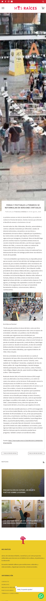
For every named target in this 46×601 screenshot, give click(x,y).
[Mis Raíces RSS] (43, 462)
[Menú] (3, 8)
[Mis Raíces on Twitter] (2, 1)
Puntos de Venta (7, 590)
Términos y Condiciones (10, 593)
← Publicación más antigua (9, 453)
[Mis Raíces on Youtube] (12, 1)
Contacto (5, 581)
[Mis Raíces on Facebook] (5, 1)
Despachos (5, 584)
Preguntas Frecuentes (10, 587)
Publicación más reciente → (36, 453)
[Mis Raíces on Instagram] (9, 1)
